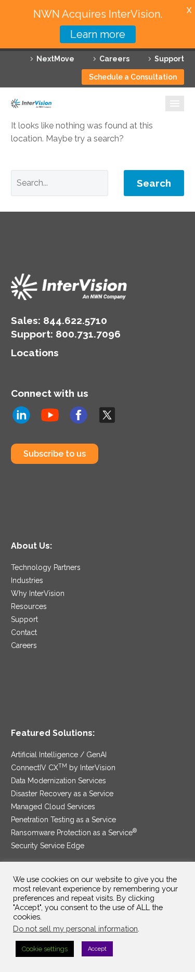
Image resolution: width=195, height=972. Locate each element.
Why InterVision (37, 593)
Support (169, 59)
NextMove (55, 59)
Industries (27, 580)
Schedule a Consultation (133, 77)
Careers (114, 59)
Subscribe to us (54, 454)
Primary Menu (174, 103)
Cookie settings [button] (45, 949)
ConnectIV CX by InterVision (63, 767)
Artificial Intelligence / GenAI (59, 754)
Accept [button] (97, 948)
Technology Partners (46, 567)
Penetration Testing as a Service (63, 819)
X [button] (189, 10)
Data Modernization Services (58, 780)
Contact (24, 632)
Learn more (97, 34)
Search (154, 183)
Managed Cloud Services (53, 806)
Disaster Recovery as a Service (62, 793)
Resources (29, 606)
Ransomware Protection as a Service (74, 832)
